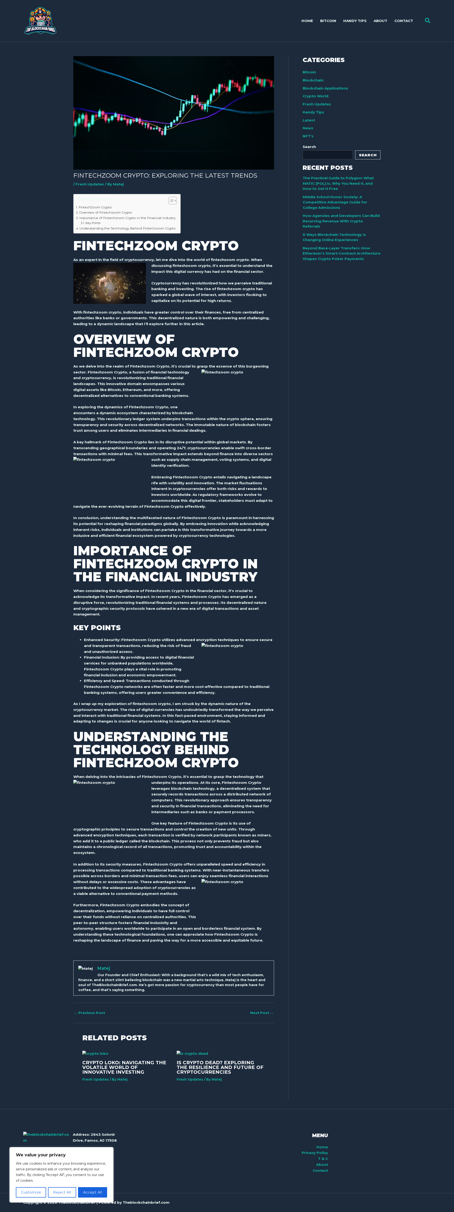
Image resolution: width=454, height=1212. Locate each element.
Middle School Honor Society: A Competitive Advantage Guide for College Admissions (335, 202)
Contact (320, 1170)
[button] (428, 21)
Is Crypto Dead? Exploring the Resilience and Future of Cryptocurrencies (220, 1067)
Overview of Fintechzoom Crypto (105, 212)
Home (322, 1147)
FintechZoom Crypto (95, 207)
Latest (309, 120)
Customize (31, 1192)
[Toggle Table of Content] (170, 201)
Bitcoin (309, 72)
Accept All (92, 1192)
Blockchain (313, 80)
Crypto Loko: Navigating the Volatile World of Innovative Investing (124, 1067)
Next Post (262, 1012)
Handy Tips (313, 112)
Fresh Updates (90, 184)
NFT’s (308, 136)
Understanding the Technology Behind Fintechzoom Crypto (127, 228)
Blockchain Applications (325, 88)
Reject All (62, 1192)
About (322, 1164)
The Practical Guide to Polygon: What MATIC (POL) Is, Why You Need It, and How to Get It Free (338, 183)
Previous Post (89, 1012)
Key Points (93, 223)
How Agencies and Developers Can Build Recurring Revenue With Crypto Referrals (341, 221)
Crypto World (315, 96)
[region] (61, 1175)
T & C (323, 1158)
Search (309, 146)
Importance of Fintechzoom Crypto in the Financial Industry (127, 218)
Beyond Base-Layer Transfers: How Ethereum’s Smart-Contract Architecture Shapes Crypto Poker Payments (341, 253)
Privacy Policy (315, 1152)
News (308, 128)
